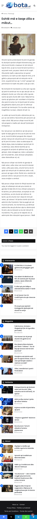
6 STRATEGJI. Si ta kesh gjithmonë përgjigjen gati (24, 266)
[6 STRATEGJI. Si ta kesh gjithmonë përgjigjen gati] (7, 269)
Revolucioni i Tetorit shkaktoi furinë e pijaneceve (22, 428)
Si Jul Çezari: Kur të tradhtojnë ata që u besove (24, 296)
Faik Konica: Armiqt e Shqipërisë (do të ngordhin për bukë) (24, 328)
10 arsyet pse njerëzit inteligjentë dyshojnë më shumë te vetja (23, 308)
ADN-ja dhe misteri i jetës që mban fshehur (24, 400)
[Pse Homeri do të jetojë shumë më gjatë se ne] (7, 338)
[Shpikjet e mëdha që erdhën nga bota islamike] (7, 449)
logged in (13, 246)
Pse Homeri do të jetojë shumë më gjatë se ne (23, 338)
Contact (22, 504)
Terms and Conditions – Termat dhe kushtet (18, 511)
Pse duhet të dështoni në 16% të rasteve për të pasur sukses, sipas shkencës (24, 279)
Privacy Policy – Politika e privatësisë (18, 508)
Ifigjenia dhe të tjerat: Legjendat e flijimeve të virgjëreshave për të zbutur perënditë (24, 489)
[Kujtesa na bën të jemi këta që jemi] (7, 411)
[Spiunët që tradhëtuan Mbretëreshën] (7, 458)
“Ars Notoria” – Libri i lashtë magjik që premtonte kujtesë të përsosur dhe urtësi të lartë (24, 477)
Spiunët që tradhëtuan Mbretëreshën (23, 456)
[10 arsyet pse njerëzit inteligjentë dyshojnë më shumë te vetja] (7, 308)
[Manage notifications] (32, 515)
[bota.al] (18, 5)
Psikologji (11, 13)
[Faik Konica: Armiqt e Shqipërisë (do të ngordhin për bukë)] (7, 329)
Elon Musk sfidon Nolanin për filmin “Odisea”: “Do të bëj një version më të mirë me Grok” (24, 347)
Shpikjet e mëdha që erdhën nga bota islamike (24, 447)
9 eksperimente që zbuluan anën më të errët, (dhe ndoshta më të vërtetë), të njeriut (24, 390)
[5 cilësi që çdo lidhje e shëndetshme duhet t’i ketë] (7, 289)
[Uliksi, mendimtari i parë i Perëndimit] (7, 371)
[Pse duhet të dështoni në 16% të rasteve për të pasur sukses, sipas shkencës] (7, 279)
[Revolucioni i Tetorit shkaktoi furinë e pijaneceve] (7, 429)
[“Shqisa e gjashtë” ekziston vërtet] (7, 420)
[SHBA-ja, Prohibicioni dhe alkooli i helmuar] (7, 467)
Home (5, 13)
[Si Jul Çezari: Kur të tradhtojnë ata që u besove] (7, 299)
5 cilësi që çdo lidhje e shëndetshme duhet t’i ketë (24, 287)
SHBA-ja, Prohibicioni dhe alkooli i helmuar (24, 466)
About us (15, 504)
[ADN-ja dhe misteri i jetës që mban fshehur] (7, 401)
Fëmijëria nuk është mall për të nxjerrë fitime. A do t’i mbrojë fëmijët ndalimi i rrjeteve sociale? (24, 359)
